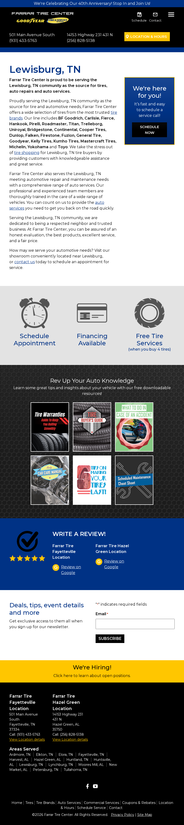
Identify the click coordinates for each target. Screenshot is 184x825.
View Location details (27, 739)
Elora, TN (65, 754)
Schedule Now (149, 130)
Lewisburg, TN (31, 764)
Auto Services (69, 803)
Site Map (144, 815)
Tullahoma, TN (75, 770)
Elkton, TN (44, 754)
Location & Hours (148, 36)
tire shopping (27, 152)
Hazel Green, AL (47, 759)
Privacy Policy (122, 815)
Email (102, 614)
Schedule (139, 20)
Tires (29, 803)
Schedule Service (91, 808)
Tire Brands (45, 803)
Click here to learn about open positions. (92, 675)
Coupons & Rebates (138, 803)
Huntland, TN (77, 759)
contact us (24, 262)
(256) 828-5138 (81, 40)
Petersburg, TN (45, 770)
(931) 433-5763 (23, 40)
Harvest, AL (19, 759)
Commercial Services (101, 803)
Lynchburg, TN (60, 764)
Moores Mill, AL (91, 764)
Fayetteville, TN (91, 754)
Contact (155, 20)
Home (17, 803)
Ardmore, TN (20, 754)
